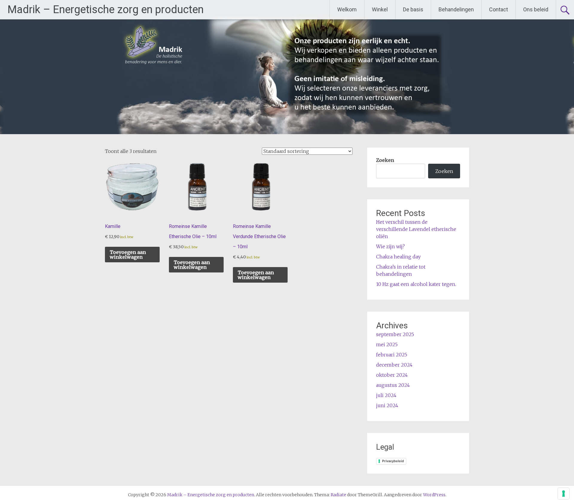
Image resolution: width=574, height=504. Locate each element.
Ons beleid (535, 9)
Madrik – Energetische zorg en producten (105, 9)
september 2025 (395, 334)
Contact (498, 9)
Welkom (347, 9)
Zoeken (385, 160)
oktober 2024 (392, 375)
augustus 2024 (393, 385)
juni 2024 (387, 405)
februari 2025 (391, 355)
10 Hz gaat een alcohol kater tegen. (416, 284)
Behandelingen (456, 9)
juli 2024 (386, 395)
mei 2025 (387, 344)
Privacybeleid (393, 461)
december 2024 (394, 365)
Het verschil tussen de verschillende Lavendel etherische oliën (416, 229)
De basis (413, 9)
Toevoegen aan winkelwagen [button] (128, 254)
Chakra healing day (398, 257)
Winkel (380, 9)
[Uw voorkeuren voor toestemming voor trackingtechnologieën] (563, 493)
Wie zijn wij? (390, 246)
